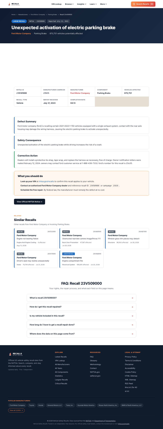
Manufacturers (23, 14)
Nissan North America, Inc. (108, 405)
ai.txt (127, 391)
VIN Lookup (56, 4)
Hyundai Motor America (86, 405)
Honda (40, 405)
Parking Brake (52, 14)
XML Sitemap (130, 380)
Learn (92, 4)
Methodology (95, 364)
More (102, 4)
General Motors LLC (54, 405)
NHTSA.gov (95, 372)
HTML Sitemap (131, 376)
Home (13, 14)
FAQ (91, 357)
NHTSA (88, 421)
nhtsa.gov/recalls (46, 181)
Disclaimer (129, 364)
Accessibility (130, 368)
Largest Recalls (61, 380)
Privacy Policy (131, 357)
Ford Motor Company (38, 14)
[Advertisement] (81, 62)
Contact (93, 368)
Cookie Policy (130, 372)
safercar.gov (95, 376)
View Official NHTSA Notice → (29, 202)
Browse (68, 4)
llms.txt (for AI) (131, 387)
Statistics (59, 376)
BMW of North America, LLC (132, 405)
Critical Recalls (61, 383)
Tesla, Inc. (69, 405)
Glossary (93, 360)
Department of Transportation (105, 421)
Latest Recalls (61, 357)
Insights (80, 4)
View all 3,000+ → (16, 410)
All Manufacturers (62, 364)
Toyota (31, 405)
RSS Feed (129, 383)
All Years (58, 368)
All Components (61, 372)
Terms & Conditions (133, 360)
